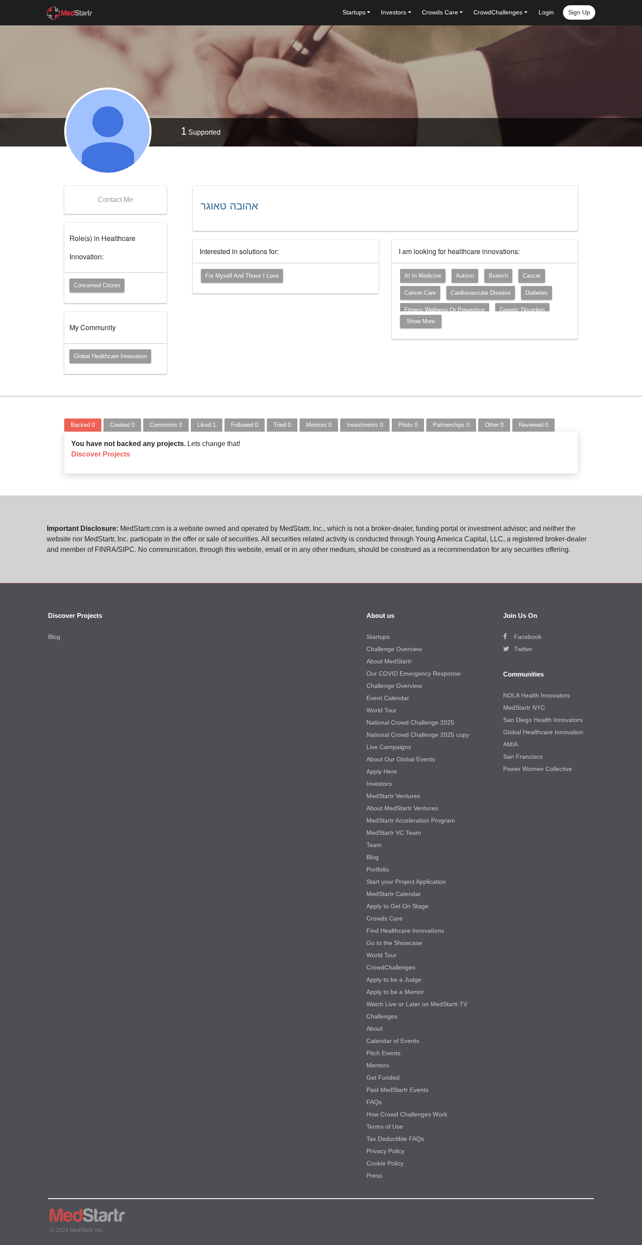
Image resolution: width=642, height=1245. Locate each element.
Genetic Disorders (522, 310)
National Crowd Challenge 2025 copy (417, 734)
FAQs (374, 1102)
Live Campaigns (388, 746)
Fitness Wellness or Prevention (444, 310)
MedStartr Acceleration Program (410, 820)
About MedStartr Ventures (402, 808)
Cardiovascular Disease (481, 292)
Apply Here (381, 771)
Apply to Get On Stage (397, 906)
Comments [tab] (166, 425)
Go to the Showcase (394, 942)
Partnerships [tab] (451, 425)
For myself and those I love (242, 275)
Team (374, 844)
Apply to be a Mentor (395, 991)
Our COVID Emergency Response (413, 673)
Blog (54, 636)
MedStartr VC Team (393, 832)
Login (546, 12)
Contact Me (115, 199)
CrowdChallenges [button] (497, 12)
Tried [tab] (282, 425)
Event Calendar (387, 697)
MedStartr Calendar (393, 893)
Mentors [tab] (318, 425)
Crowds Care (384, 918)
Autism (465, 275)
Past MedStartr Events (397, 1089)
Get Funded (383, 1077)
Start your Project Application (406, 881)
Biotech (498, 275)
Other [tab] (494, 425)
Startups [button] (354, 12)
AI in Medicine (422, 275)
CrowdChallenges (390, 967)
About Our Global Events (400, 759)
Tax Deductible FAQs (395, 1138)
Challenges (381, 1016)
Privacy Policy (385, 1150)
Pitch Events (383, 1053)
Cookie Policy (385, 1163)
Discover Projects (100, 454)
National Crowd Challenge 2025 (410, 722)
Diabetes (536, 292)
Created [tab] (122, 425)
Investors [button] (393, 12)
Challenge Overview (394, 648)
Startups (378, 636)
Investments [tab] (365, 425)
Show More (421, 321)
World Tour (381, 710)
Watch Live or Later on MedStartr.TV (416, 1004)
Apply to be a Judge (393, 979)
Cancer (532, 275)
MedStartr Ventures (393, 795)
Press (374, 1175)
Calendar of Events (392, 1040)
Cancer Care (420, 292)
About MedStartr (389, 661)
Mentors (377, 1065)
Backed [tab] (83, 425)
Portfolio (377, 869)
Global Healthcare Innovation (110, 356)
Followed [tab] (244, 425)
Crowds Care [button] (440, 12)
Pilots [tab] (408, 425)
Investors (379, 783)
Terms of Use (384, 1126)
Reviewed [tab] (533, 425)
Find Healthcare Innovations (405, 930)
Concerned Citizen (97, 285)
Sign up (579, 12)
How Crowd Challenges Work (406, 1114)
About (374, 1028)
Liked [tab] (206, 425)
